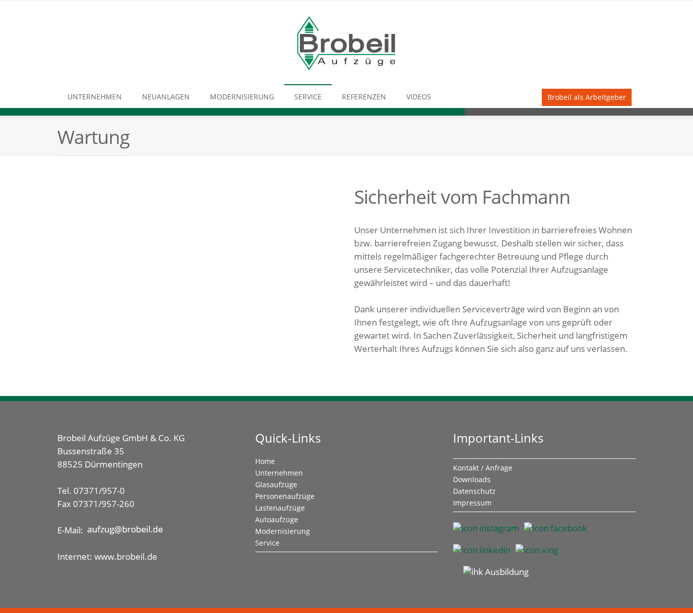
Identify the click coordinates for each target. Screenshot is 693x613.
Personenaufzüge (285, 496)
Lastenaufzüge (280, 508)
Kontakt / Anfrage (482, 468)
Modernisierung (282, 531)
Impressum (472, 503)
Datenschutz (474, 491)
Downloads (472, 479)
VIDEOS (418, 96)
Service (267, 543)
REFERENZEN (364, 96)
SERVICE (308, 96)
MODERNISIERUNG (242, 96)
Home (265, 461)
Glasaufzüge (276, 484)
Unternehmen (279, 473)
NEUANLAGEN (166, 96)
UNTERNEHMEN (94, 96)
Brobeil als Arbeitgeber (586, 97)
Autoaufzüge (276, 519)
